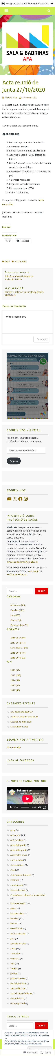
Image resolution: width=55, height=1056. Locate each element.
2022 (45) (15, 690)
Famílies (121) (17, 610)
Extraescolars (17, 913)
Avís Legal (33, 570)
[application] (27, 798)
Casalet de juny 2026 (21, 721)
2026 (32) (15, 670)
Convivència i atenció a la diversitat (27, 895)
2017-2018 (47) (17, 642)
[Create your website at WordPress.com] (27, 3)
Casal (13, 870)
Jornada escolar (18, 943)
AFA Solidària (16, 840)
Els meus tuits (14, 747)
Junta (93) (15, 615)
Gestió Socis (16, 928)
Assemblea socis (18, 854)
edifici (13, 908)
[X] (14, 498)
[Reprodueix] (10, 807)
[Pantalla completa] (44, 807)
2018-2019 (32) (17, 657)
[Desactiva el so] (39, 807)
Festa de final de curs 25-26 (24, 716)
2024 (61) (15, 680)
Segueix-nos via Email (24, 430)
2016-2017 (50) (17, 637)
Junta (7, 261)
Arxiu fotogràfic (18, 845)
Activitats (15, 835)
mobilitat (14, 958)
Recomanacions (18, 983)
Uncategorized (17, 1003)
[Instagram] (25, 498)
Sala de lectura (17, 988)
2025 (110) (15, 675)
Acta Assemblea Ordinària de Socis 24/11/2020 (19, 276)
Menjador (15, 953)
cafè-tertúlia (16, 860)
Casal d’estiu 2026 (19, 726)
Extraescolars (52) (19, 625)
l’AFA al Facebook (21, 760)
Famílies (14, 918)
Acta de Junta (20, 261)
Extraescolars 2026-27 (22, 711)
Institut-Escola (17, 933)
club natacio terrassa (20, 875)
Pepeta (14, 968)
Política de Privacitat (17, 574)
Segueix (14, 461)
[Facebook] (20, 498)
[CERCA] (49, 11)
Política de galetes (33, 1043)
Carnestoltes (16, 864)
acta (12, 830)
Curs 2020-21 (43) (19, 647)
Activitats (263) (18, 605)
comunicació (16, 885)
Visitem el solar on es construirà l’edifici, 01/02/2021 (24, 292)
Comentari (42, 339)
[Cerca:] (20, 591)
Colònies (14, 879)
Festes (13, 923)
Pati (12, 963)
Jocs (12, 938)
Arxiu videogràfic (18, 850)
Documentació (17, 903)
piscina (13, 973)
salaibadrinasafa (29, 97)
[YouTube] (9, 498)
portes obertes (17, 978)
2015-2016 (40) (17, 652)
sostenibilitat (16, 998)
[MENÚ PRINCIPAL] (6, 11)
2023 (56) (15, 685)
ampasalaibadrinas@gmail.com (22, 561)
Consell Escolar (17, 889)
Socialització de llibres (21, 993)
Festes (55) (16, 620)
